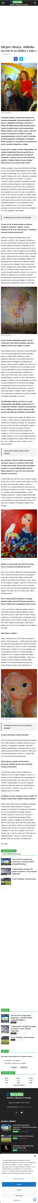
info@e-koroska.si (25, 1107)
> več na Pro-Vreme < (19, 1085)
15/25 (30, 1081)
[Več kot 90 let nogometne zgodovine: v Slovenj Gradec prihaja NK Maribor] (6, 861)
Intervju (9, 42)
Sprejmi (19, 1184)
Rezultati (24, 1067)
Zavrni (19, 1190)
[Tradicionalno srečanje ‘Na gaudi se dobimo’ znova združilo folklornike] (6, 871)
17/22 (18, 1081)
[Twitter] (22, 1113)
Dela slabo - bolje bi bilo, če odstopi (15, 1063)
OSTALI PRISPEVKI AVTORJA (11, 854)
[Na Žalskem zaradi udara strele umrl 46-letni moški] (6, 1148)
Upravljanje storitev (18, 1178)
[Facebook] (16, 1113)
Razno (3, 884)
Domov (3, 42)
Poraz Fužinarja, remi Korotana (24, 879)
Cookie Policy (17, 1200)
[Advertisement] (19, 20)
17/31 (6, 1081)
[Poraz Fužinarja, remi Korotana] (6, 881)
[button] (35, 1156)
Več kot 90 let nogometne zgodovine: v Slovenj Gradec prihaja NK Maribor (23, 861)
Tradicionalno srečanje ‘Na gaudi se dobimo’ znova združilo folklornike (24, 871)
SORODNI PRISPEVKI (8, 851)
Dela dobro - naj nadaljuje (12, 1060)
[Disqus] (19, 921)
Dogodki (4, 864)
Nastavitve (19, 1195)
